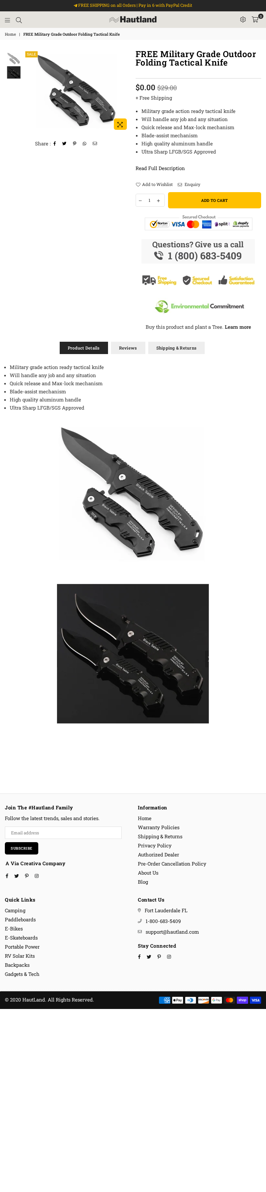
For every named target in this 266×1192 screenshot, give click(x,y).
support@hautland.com (172, 931)
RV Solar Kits (20, 955)
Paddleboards (20, 919)
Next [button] (125, 91)
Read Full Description (160, 168)
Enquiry (192, 184)
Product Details (84, 348)
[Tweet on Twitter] (64, 143)
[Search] (19, 19)
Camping (15, 910)
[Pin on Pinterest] (74, 143)
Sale (31, 54)
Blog (143, 882)
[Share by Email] (95, 143)
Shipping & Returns (176, 348)
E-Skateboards (21, 937)
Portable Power (22, 946)
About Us (148, 872)
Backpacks (17, 965)
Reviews (128, 348)
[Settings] (243, 19)
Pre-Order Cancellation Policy (172, 863)
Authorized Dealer (158, 854)
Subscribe (21, 848)
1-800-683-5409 (163, 921)
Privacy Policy (155, 845)
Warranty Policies (158, 827)
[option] (77, 91)
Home (10, 34)
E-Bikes (14, 928)
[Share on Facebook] (55, 143)
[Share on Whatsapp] (84, 143)
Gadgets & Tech (22, 974)
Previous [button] (29, 91)
